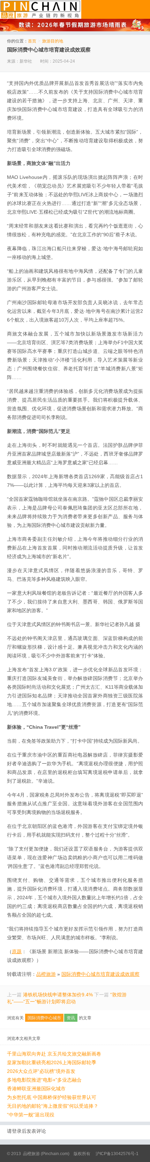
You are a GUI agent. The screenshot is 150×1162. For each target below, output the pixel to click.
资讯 (71, 1017)
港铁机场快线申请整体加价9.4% (58, 994)
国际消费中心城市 (44, 1017)
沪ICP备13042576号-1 (117, 1153)
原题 (17, 951)
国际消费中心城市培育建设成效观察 (49, 50)
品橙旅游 (40, 9)
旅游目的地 (52, 41)
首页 (32, 41)
